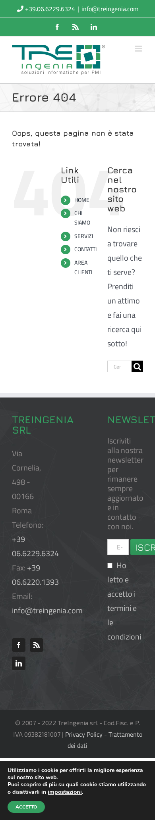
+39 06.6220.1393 (35, 574)
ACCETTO (26, 807)
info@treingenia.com (109, 9)
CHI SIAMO (82, 218)
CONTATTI (85, 249)
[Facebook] (18, 645)
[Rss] (36, 645)
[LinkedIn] (18, 663)
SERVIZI (83, 236)
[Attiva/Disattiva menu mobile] (139, 48)
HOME (81, 200)
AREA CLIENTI (83, 267)
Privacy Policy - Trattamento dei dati (103, 740)
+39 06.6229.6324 (35, 546)
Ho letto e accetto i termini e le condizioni (124, 601)
